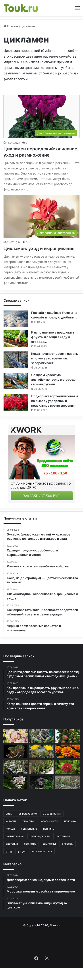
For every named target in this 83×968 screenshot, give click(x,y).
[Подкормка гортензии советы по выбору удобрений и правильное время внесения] (16, 402)
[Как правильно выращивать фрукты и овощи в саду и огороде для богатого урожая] (16, 338)
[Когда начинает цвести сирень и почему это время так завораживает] (16, 359)
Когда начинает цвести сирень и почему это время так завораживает (54, 358)
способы (67, 843)
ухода (21, 851)
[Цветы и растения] (21, 8)
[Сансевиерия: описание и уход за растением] (41, 767)
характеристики (42, 851)
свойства (30, 843)
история (11, 821)
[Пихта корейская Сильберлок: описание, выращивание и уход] (41, 736)
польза (10, 828)
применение (29, 828)
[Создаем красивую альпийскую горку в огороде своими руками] (16, 381)
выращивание (28, 813)
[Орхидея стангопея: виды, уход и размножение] (15, 751)
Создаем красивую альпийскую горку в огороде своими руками (53, 379)
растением (63, 836)
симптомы (49, 843)
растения (12, 843)
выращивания (52, 813)
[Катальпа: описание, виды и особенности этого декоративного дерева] (15, 782)
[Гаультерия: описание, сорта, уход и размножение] (15, 767)
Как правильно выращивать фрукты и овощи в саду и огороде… (52, 336)
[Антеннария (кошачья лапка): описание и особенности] (67, 782)
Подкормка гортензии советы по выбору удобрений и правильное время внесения (54, 400)
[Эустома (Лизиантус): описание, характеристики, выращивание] (15, 736)
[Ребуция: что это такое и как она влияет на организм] (41, 751)
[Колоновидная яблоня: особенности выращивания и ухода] (67, 736)
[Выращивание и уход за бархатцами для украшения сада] (67, 751)
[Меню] (77, 10)
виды (9, 813)
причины (48, 828)
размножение (15, 836)
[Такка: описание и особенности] (41, 782)
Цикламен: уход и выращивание (39, 248)
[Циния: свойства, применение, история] (67, 767)
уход (9, 851)
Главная (12, 26)
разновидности (40, 836)
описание (29, 821)
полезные (70, 821)
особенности (49, 821)
